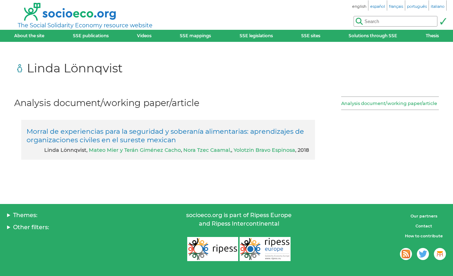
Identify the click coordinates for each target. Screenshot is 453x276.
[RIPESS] (212, 249)
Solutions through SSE (373, 35)
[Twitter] (423, 254)
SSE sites (310, 35)
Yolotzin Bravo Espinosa (264, 150)
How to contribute (424, 235)
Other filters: (31, 227)
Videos (144, 35)
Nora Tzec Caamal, (207, 150)
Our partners (424, 216)
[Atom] (406, 254)
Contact (423, 225)
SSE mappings (195, 35)
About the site (29, 35)
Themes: (25, 215)
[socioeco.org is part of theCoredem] (440, 254)
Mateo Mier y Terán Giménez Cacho (135, 150)
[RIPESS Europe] (265, 249)
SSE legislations (256, 35)
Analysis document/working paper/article (389, 103)
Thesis (432, 35)
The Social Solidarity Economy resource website (85, 25)
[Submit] (443, 21)
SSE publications (91, 35)
